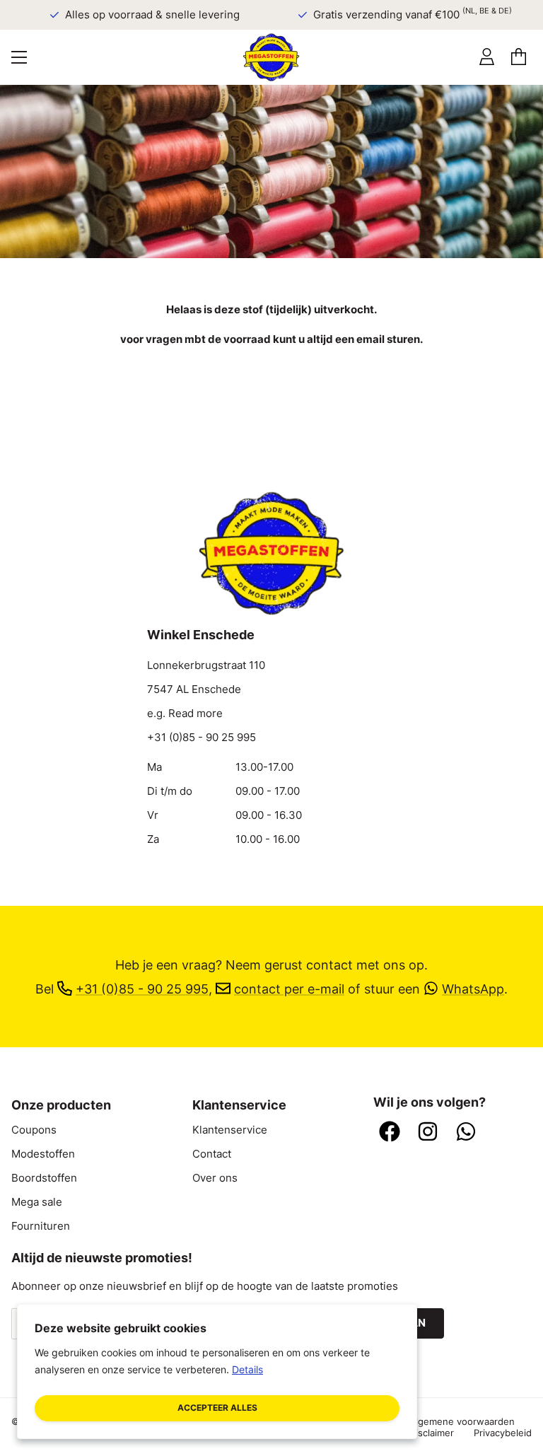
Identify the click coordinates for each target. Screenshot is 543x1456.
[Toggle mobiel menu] (19, 57)
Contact (211, 1154)
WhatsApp (473, 988)
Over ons (215, 1178)
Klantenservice (229, 1130)
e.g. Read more (185, 713)
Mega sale (36, 1202)
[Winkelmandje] (518, 57)
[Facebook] (389, 1132)
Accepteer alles (217, 1407)
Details (247, 1369)
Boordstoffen (44, 1178)
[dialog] (217, 1371)
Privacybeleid (503, 1432)
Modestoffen (43, 1154)
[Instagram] (427, 1132)
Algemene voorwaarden (462, 1421)
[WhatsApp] (466, 1132)
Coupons (34, 1130)
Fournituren (40, 1226)
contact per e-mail (289, 988)
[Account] (487, 57)
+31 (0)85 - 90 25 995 (201, 737)
